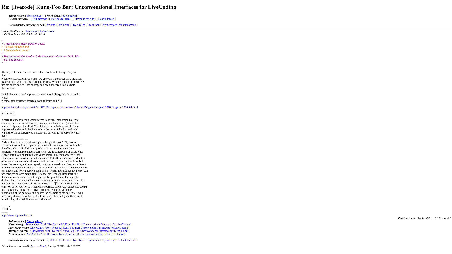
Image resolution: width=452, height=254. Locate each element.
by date (51, 24)
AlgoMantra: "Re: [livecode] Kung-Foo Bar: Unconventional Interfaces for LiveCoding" (79, 227)
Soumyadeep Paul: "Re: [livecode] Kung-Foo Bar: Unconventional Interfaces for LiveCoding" (78, 224)
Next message (39, 18)
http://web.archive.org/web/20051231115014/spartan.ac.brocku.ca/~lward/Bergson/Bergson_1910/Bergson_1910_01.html (69, 107)
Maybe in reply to (84, 18)
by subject (79, 24)
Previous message (61, 18)
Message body (35, 15)
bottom (72, 15)
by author (93, 24)
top (65, 15)
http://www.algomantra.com (16, 215)
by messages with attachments (119, 24)
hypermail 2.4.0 (38, 246)
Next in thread (106, 18)
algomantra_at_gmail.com (39, 30)
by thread (64, 24)
